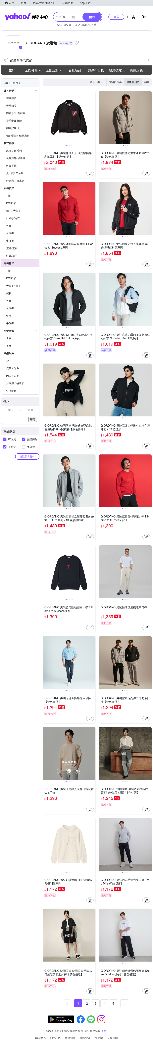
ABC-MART (64, 24)
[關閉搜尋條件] (64, 16)
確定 (32, 419)
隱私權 (99, 1038)
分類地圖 (112, 1038)
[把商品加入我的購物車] (90, 173)
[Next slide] (92, 117)
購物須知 (70, 1038)
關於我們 (55, 1038)
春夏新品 (75, 70)
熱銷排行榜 (96, 70)
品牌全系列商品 (21, 60)
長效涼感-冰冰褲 (139, 70)
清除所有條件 (27, 456)
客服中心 (40, 1038)
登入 (116, 17)
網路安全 (85, 1038)
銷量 (146, 82)
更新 (103, 1031)
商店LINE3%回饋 (85, 24)
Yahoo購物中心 (26, 17)
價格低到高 (115, 82)
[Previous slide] (45, 117)
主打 (12, 70)
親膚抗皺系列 (118, 70)
